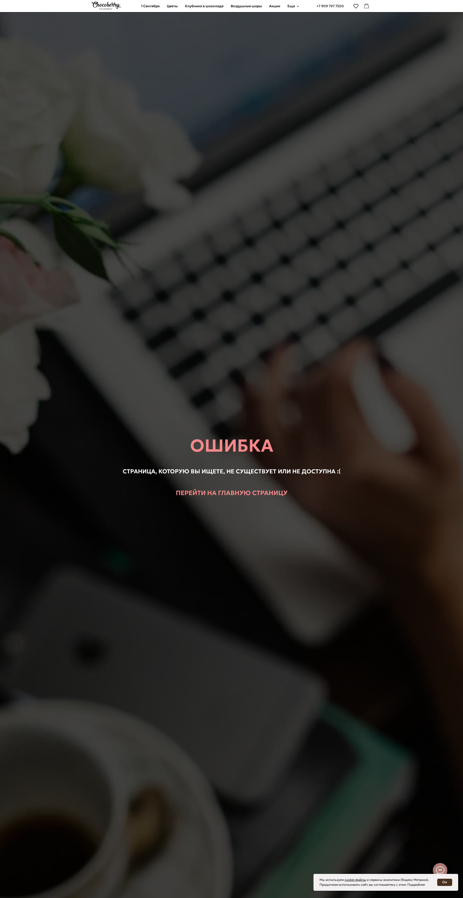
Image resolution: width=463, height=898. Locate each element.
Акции (274, 6)
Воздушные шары (246, 6)
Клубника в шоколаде (204, 6)
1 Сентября (150, 6)
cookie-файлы (355, 880)
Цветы (172, 6)
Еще (291, 6)
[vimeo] (356, 6)
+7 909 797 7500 (330, 6)
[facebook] (366, 6)
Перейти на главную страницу (231, 493)
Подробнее (416, 885)
